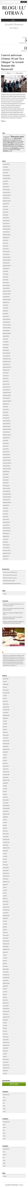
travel (18, 149)
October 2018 (5, 330)
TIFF (15, 149)
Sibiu (4, 149)
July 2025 (5, 167)
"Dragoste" (6, 137)
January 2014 (5, 491)
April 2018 (5, 347)
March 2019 (5, 316)
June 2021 (5, 240)
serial (23, 148)
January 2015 (5, 457)
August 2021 (5, 237)
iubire (12, 144)
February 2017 (6, 387)
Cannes (11, 140)
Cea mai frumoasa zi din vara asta (10, 575)
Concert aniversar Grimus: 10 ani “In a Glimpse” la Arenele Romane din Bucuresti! (12, 62)
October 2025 (5, 164)
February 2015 (6, 454)
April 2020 (5, 279)
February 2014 (6, 488)
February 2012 (6, 544)
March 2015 (5, 451)
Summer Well (7, 149)
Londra (8, 145)
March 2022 (5, 217)
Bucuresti (18, 138)
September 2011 (6, 553)
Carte (4, 1097)
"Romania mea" (17, 136)
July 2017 (5, 372)
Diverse (18, 73)
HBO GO (12, 143)
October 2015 (5, 432)
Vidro (4, 612)
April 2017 (5, 381)
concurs (9, 141)
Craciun (13, 141)
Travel (4, 1111)
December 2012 (6, 528)
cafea (8, 140)
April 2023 (5, 184)
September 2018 (6, 333)
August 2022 (5, 203)
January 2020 (5, 288)
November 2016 (6, 395)
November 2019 (6, 293)
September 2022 (6, 200)
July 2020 (5, 271)
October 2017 (5, 364)
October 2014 (5, 466)
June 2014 (5, 477)
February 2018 (6, 353)
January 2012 (5, 547)
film (4, 143)
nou (5, 652)
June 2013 (5, 511)
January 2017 (5, 389)
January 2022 (5, 223)
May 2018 (5, 344)
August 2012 (5, 536)
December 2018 (6, 325)
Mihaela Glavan (15, 146)
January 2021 (5, 254)
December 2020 (6, 257)
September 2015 (6, 434)
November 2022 (6, 195)
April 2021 (5, 246)
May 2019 (5, 310)
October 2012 (5, 533)
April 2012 (5, 542)
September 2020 (6, 265)
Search (23, 1)
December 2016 (6, 392)
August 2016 (5, 404)
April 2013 (5, 516)
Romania (15, 148)
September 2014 (6, 468)
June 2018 (5, 341)
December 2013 (6, 494)
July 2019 (5, 305)
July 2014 (5, 474)
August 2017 (5, 370)
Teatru (4, 1108)
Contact (4, 593)
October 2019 (5, 296)
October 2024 (5, 169)
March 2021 (5, 248)
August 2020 (5, 268)
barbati (8, 138)
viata (11, 151)
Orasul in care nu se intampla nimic (10, 572)
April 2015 (5, 449)
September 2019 (6, 299)
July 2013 (5, 508)
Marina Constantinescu (15, 145)
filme (6, 143)
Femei (22, 141)
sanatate (20, 148)
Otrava (8, 73)
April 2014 (5, 482)
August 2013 (5, 505)
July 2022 (5, 206)
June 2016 (5, 409)
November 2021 (6, 229)
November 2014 (6, 463)
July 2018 (5, 339)
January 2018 (5, 356)
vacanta (5, 151)
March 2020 (5, 282)
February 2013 (6, 522)
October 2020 (5, 263)
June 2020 (5, 274)
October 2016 (5, 398)
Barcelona (12, 138)
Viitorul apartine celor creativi (9, 580)
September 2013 (6, 502)
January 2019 (5, 322)
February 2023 (6, 189)
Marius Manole (9, 146)
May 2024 (5, 172)
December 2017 (6, 358)
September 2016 (6, 401)
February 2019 (6, 319)
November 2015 (6, 429)
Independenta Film (19, 143)
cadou (5, 140)
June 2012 (5, 539)
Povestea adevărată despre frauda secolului (12, 583)
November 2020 (6, 260)
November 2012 (6, 530)
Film (4, 1103)
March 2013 (5, 519)
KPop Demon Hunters (7, 617)
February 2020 (6, 285)
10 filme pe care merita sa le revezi (10, 578)
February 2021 (6, 251)
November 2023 (6, 178)
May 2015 (5, 446)
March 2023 (5, 186)
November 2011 (6, 550)
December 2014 (6, 460)
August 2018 (5, 336)
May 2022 (5, 212)
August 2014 (5, 471)
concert (4, 141)
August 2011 (5, 556)
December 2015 (6, 426)
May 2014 (5, 480)
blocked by (14, 1084)
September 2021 (6, 234)
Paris (6, 148)
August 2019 (5, 302)
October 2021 (5, 232)
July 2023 (5, 181)
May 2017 (5, 378)
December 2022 (6, 192)
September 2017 (6, 367)
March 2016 (5, 418)
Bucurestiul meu (6, 1094)
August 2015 (5, 437)
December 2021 (6, 226)
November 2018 (6, 327)
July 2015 (5, 440)
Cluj (21, 140)
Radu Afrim (9, 148)
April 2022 (5, 215)
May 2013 (5, 513)
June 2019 (5, 308)
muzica (20, 146)
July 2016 (5, 406)
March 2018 (5, 350)
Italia (8, 144)
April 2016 (5, 415)
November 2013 (6, 497)
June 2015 (5, 443)
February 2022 (6, 220)
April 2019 (5, 313)
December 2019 (6, 291)
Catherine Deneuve (16, 140)
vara (9, 151)
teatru (12, 149)
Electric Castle (17, 141)
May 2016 (5, 412)
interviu (5, 144)
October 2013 (5, 499)
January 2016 (5, 423)
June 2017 (5, 375)
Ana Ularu (5, 138)
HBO (8, 143)
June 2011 (5, 559)
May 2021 (5, 243)
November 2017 (6, 361)
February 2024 (6, 175)
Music (21, 73)
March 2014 (5, 485)
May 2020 (5, 277)
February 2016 (6, 420)
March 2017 (5, 384)
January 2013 (5, 525)
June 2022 (5, 209)
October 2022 (5, 198)
